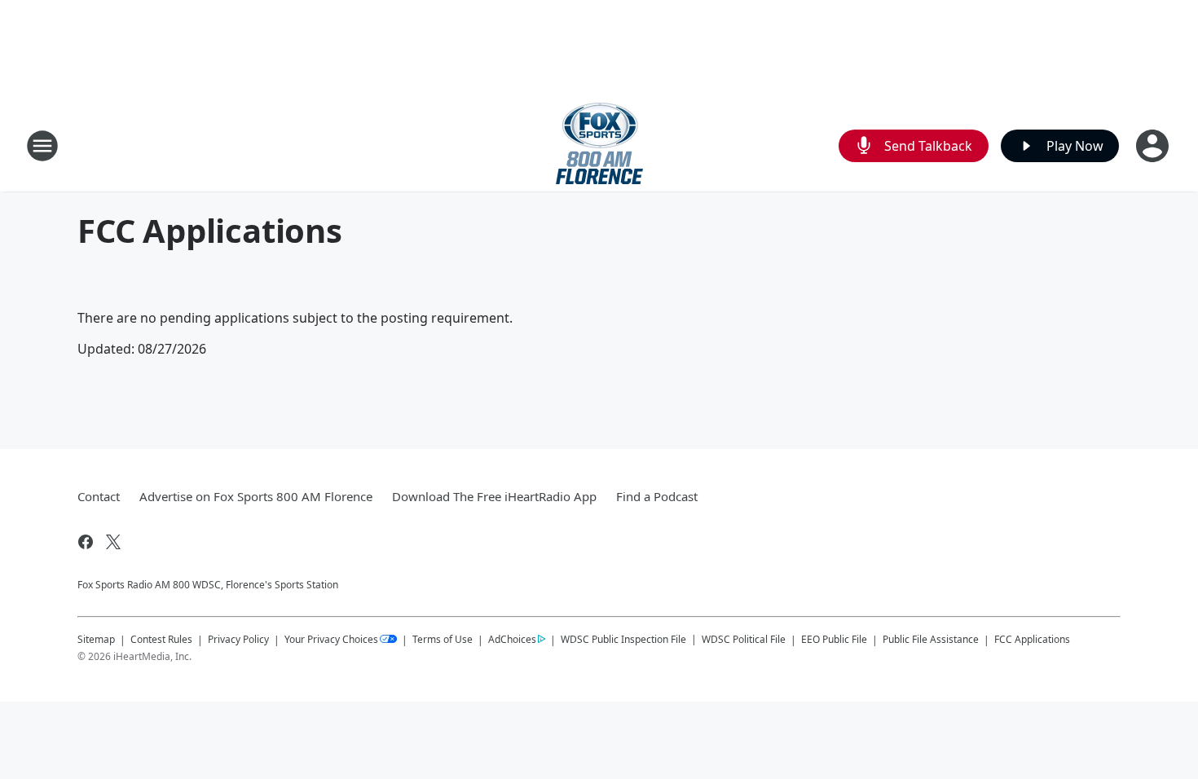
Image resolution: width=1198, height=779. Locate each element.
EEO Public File (834, 639)
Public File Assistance (931, 639)
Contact (98, 496)
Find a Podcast (657, 496)
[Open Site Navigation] (42, 146)
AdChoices (512, 639)
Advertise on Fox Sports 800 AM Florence (255, 496)
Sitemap (96, 639)
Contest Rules (161, 639)
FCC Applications (1032, 638)
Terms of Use (442, 639)
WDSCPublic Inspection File (623, 638)
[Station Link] (599, 145)
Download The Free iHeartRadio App (494, 496)
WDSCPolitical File (744, 639)
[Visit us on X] (113, 542)
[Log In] (1154, 146)
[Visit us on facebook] (85, 542)
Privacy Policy (238, 639)
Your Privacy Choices (331, 639)
